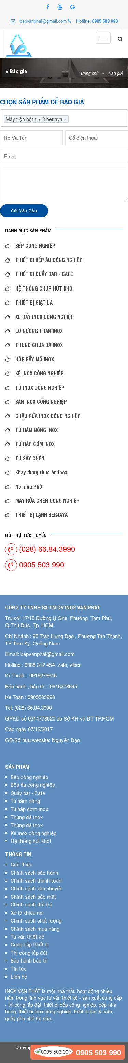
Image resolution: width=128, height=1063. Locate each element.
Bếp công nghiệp (29, 777)
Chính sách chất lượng (36, 921)
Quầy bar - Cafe (28, 793)
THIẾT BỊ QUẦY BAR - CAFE (44, 274)
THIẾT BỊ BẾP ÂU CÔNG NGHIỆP (49, 260)
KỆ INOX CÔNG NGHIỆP (39, 373)
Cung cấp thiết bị (30, 945)
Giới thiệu (21, 865)
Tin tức (19, 969)
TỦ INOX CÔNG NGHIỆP (40, 387)
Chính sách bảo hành (34, 873)
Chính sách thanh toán (36, 881)
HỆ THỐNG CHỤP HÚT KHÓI (44, 288)
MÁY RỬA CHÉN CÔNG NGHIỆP (47, 500)
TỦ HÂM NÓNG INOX (36, 429)
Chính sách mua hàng (35, 929)
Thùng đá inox (27, 817)
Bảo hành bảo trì (29, 961)
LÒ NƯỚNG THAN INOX (39, 330)
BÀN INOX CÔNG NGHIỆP (41, 401)
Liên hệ (19, 977)
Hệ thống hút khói (31, 841)
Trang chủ (89, 73)
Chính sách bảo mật (33, 897)
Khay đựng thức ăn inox (41, 472)
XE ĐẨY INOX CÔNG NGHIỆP (44, 316)
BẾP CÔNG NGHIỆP (35, 245)
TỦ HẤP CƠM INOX (35, 443)
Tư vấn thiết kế (27, 937)
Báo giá (116, 73)
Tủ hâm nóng (25, 801)
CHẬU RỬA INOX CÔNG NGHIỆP (48, 415)
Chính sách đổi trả (31, 905)
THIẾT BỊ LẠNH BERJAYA (41, 514)
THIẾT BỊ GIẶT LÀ (34, 302)
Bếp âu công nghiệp (33, 785)
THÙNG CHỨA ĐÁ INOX (39, 344)
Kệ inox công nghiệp (33, 833)
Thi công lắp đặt (29, 953)
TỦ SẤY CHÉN (29, 458)
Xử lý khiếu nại (27, 913)
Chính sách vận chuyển (36, 889)
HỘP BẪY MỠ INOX (34, 359)
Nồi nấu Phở (28, 486)
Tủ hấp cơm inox (29, 809)
